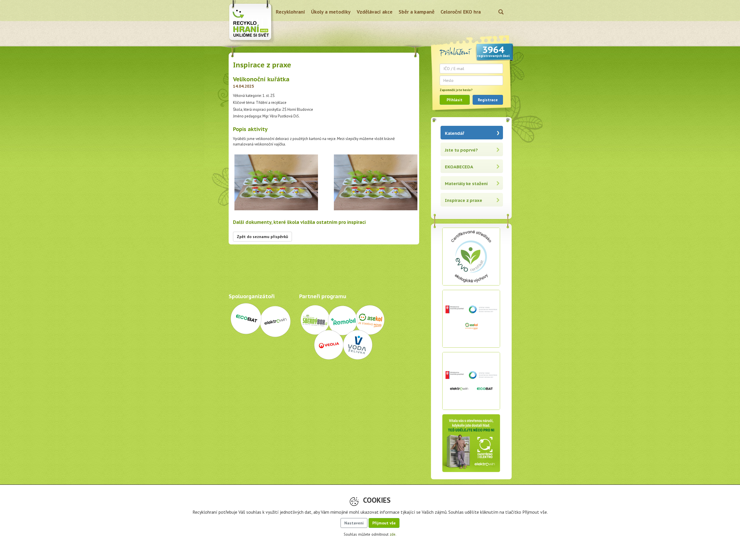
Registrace (488, 99)
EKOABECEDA (459, 167)
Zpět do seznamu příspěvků (262, 236)
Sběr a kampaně (416, 11)
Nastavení (354, 523)
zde (392, 534)
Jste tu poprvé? (461, 150)
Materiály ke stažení (466, 183)
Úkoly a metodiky (331, 11)
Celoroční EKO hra (461, 11)
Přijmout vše (384, 523)
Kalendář (454, 133)
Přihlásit (454, 99)
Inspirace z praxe (463, 200)
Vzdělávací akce (375, 11)
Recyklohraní (290, 11)
